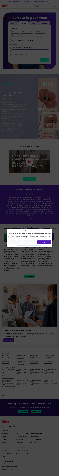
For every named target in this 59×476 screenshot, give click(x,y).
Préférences (15, 242)
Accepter (44, 242)
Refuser (29, 242)
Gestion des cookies (22, 245)
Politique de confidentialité (34, 245)
